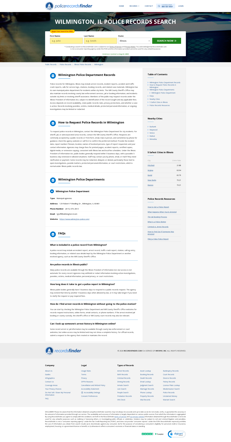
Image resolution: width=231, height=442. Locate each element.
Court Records (168, 374)
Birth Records (122, 374)
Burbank (153, 126)
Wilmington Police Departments (162, 90)
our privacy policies (137, 417)
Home (121, 6)
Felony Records (169, 382)
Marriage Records (147, 389)
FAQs (152, 96)
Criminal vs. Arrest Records (158, 227)
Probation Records (124, 396)
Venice (152, 133)
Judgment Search (146, 385)
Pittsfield (151, 165)
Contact (149, 6)
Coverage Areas (51, 385)
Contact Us (49, 382)
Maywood (153, 130)
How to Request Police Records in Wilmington (163, 86)
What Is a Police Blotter (157, 222)
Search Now (165, 40)
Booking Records (147, 374)
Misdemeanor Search (171, 389)
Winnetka (153, 139)
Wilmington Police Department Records (165, 82)
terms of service (120, 417)
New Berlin (152, 180)
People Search (122, 392)
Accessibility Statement (90, 389)
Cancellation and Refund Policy (93, 385)
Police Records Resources (160, 105)
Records (133, 6)
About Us (48, 371)
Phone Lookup (146, 392)
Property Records (147, 396)
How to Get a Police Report (158, 207)
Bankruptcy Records (171, 371)
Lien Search (121, 389)
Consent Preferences (89, 396)
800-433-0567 (167, 6)
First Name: (55, 36)
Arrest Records (123, 371)
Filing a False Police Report (158, 239)
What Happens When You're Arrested (162, 212)
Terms (83, 374)
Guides (47, 374)
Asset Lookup (145, 371)
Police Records (169, 392)
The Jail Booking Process (157, 217)
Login (180, 6)
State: (121, 36)
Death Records (146, 378)
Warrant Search (169, 400)
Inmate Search (123, 385)
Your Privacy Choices (53, 389)
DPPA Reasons (87, 382)
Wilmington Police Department (163, 93)
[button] (177, 434)
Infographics (50, 378)
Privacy (84, 378)
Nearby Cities (155, 99)
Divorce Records (169, 378)
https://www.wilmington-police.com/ (75, 219)
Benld (150, 175)
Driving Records (123, 382)
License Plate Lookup (171, 385)
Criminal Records (123, 378)
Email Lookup (145, 382)
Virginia (150, 170)
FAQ (46, 398)
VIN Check (121, 400)
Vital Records (145, 400)
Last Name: (89, 36)
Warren (150, 185)
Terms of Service (115, 47)
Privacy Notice (130, 47)
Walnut (152, 136)
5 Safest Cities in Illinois (159, 102)
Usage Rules (86, 371)
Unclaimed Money (170, 396)
